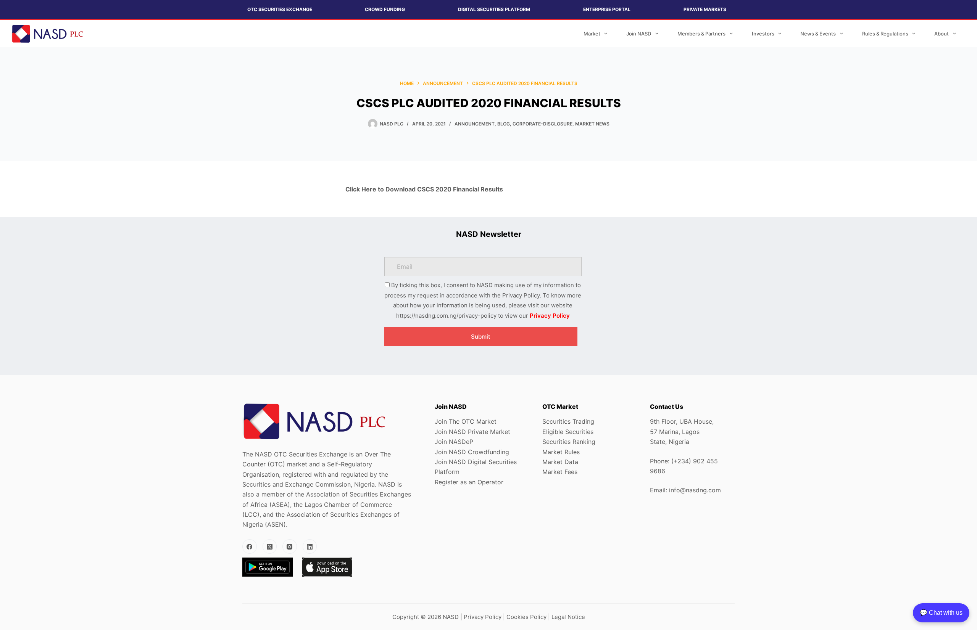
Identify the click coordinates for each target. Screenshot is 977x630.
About (941, 34)
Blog (503, 124)
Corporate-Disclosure (542, 124)
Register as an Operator (469, 482)
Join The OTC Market (466, 421)
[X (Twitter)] (270, 546)
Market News (592, 124)
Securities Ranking (568, 441)
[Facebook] (249, 546)
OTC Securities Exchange (279, 9)
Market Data (560, 462)
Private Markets (705, 9)
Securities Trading (568, 421)
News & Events (818, 34)
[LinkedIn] (310, 546)
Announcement (475, 124)
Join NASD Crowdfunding (472, 452)
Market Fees (559, 472)
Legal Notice (568, 616)
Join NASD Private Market (472, 432)
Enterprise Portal (606, 9)
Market (592, 34)
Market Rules (561, 452)
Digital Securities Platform (494, 9)
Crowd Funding (385, 9)
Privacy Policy (550, 315)
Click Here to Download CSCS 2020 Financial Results (424, 189)
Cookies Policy (526, 616)
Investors (763, 34)
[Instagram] (289, 546)
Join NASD (638, 34)
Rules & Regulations (885, 34)
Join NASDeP (454, 441)
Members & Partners (701, 34)
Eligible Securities (567, 432)
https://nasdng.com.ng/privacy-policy (446, 315)
